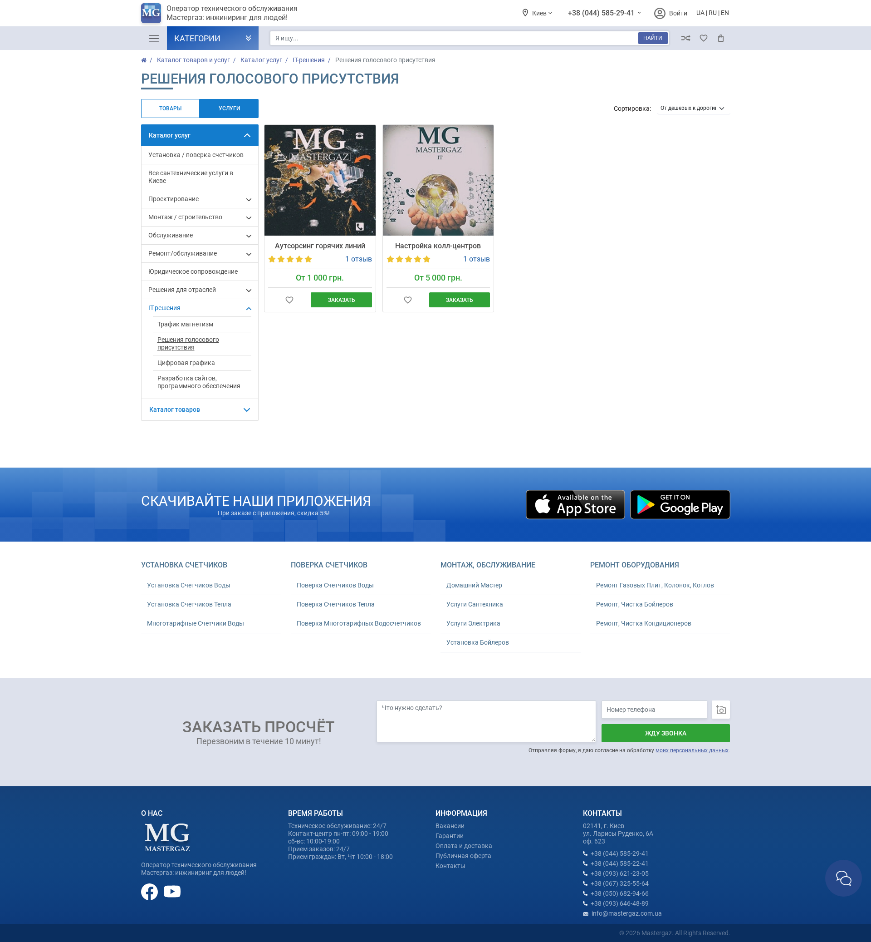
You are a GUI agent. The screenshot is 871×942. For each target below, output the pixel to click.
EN (725, 12)
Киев (540, 13)
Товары (170, 108)
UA (700, 12)
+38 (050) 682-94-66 (620, 893)
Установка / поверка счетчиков (196, 154)
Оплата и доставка (464, 845)
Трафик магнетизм (185, 324)
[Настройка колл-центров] (438, 180)
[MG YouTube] (172, 891)
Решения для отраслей (182, 289)
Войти (678, 13)
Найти (652, 38)
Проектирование (173, 198)
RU (713, 12)
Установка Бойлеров (477, 642)
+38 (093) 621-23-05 (620, 873)
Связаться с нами (843, 878)
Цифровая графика (186, 362)
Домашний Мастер (474, 585)
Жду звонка (665, 733)
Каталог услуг (170, 135)
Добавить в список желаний (289, 299)
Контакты (450, 865)
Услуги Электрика (473, 623)
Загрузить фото (721, 709)
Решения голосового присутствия (188, 343)
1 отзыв (358, 259)
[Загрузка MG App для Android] (680, 504)
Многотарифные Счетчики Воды (195, 623)
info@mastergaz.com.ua (627, 913)
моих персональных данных (692, 750)
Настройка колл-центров (438, 246)
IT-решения (164, 307)
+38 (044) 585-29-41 (602, 13)
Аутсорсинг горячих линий (320, 246)
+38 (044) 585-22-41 (620, 863)
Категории (197, 38)
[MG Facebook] (150, 891)
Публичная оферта (463, 855)
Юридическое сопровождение (193, 271)
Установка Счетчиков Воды (188, 585)
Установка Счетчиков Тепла (189, 604)
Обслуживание (170, 235)
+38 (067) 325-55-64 (620, 883)
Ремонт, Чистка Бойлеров (634, 604)
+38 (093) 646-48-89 (620, 903)
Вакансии (450, 825)
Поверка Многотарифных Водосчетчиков (359, 623)
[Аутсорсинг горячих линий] (319, 180)
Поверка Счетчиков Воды (335, 585)
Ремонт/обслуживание (182, 253)
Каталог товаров (174, 409)
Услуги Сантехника (474, 604)
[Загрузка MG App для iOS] (576, 504)
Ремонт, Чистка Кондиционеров (643, 623)
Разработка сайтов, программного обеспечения (198, 382)
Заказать (341, 300)
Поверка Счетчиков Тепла (336, 604)
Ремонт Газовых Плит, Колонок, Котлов (655, 585)
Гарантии (450, 835)
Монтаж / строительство (185, 217)
